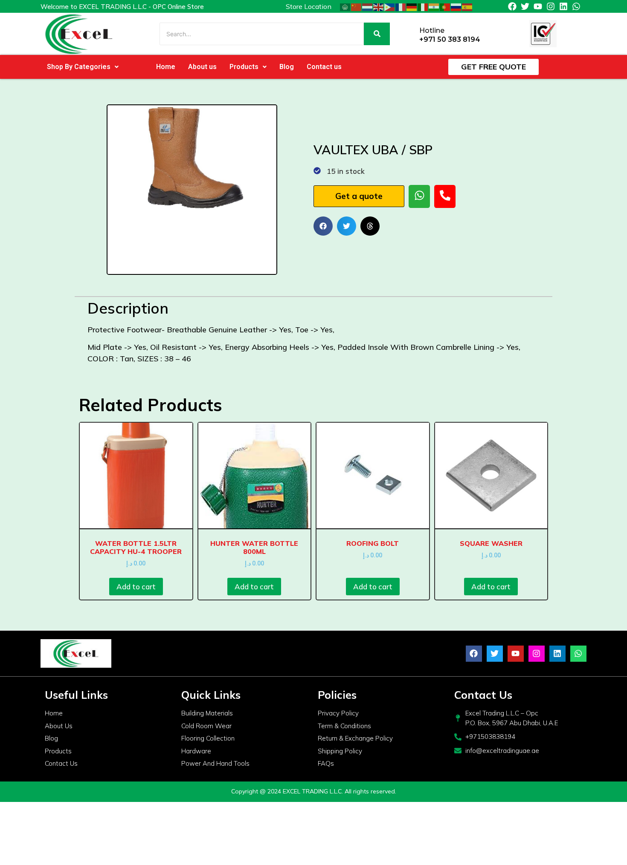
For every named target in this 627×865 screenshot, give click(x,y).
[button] (83, 67)
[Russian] (456, 6)
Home (165, 67)
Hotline (431, 30)
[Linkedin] (563, 6)
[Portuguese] (445, 6)
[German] (412, 6)
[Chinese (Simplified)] (356, 6)
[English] (378, 6)
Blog (286, 67)
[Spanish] (467, 6)
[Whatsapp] (576, 6)
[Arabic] (345, 6)
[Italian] (423, 6)
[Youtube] (537, 6)
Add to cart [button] (136, 586)
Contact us (324, 67)
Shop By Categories (78, 67)
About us (202, 67)
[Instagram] (550, 6)
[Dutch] (367, 6)
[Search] (377, 34)
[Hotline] (410, 34)
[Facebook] (512, 6)
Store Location (308, 6)
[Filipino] (389, 6)
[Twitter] (525, 6)
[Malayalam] (434, 6)
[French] (400, 6)
